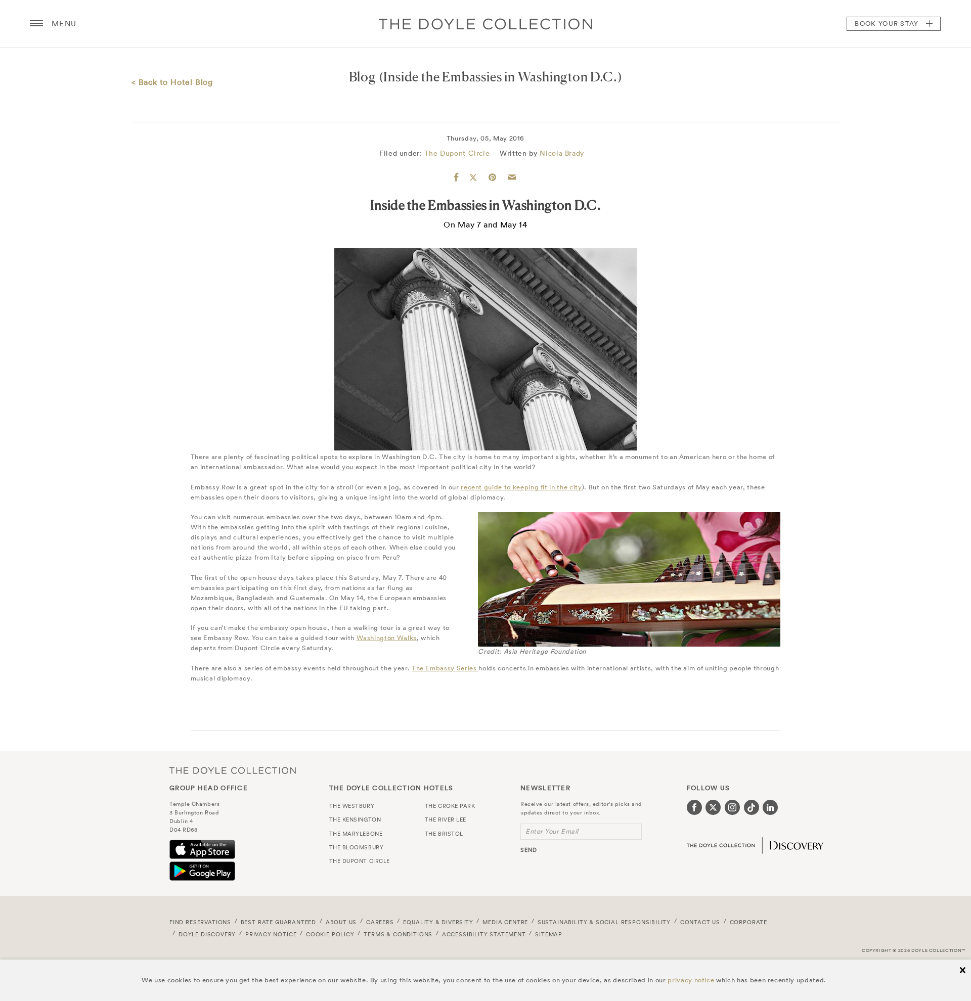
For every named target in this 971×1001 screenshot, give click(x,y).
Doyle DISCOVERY (207, 934)
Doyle (485, 23)
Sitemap (548, 934)
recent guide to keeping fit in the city (521, 487)
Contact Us (700, 922)
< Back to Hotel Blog (172, 82)
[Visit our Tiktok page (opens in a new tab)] (751, 807)
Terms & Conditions (398, 934)
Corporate (748, 922)
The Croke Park (450, 806)
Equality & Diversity (438, 922)
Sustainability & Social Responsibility (604, 922)
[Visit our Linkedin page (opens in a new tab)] (770, 807)
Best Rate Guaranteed (279, 922)
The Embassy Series (445, 668)
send (528, 850)
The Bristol (444, 834)
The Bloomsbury (356, 847)
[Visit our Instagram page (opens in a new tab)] (732, 807)
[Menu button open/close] (36, 24)
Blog (362, 76)
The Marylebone (356, 834)
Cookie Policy (330, 934)
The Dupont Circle (457, 153)
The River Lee (445, 819)
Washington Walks (387, 637)
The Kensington (355, 819)
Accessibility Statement (484, 934)
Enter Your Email (552, 831)
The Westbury (352, 806)
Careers (380, 922)
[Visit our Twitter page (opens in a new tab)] (713, 807)
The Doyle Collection (232, 770)
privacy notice (691, 980)
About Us (341, 922)
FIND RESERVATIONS (200, 922)
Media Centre (505, 922)
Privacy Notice (271, 934)
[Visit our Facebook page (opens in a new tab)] (694, 807)
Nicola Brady (562, 153)
